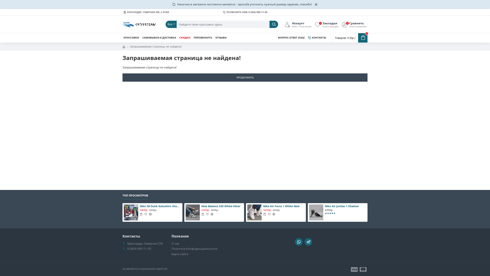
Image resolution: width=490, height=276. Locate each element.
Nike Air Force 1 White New (281, 206)
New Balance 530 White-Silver (220, 206)
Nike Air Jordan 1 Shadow (342, 206)
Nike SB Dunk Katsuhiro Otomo (160, 206)
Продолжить (245, 77)
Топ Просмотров (135, 195)
